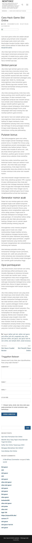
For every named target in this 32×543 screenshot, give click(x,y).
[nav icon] (27, 4)
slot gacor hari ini (24, 338)
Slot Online (24, 24)
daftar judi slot (13, 334)
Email (3, 389)
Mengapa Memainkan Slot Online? (12, 448)
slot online (4, 341)
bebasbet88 (5, 500)
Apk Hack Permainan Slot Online (11, 437)
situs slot (4, 509)
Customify (16, 540)
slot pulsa (4, 506)
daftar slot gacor (24, 334)
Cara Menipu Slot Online (9, 451)
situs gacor (5, 497)
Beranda (4, 11)
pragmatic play (19, 336)
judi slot (11, 336)
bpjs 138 (4, 512)
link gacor (4, 467)
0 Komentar (5, 26)
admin (4, 24)
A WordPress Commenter (11, 459)
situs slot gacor (6, 482)
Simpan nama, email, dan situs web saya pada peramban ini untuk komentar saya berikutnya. (15, 407)
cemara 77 (4, 518)
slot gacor (15, 338)
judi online (4, 336)
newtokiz (7, 1)
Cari (27, 427)
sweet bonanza (26, 341)
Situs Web (4, 397)
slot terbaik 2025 (14, 341)
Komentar (5, 366)
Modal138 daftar (6, 48)
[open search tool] (22, 4)
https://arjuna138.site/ (8, 515)
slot (2, 470)
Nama (3, 382)
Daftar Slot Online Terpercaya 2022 (12, 445)
